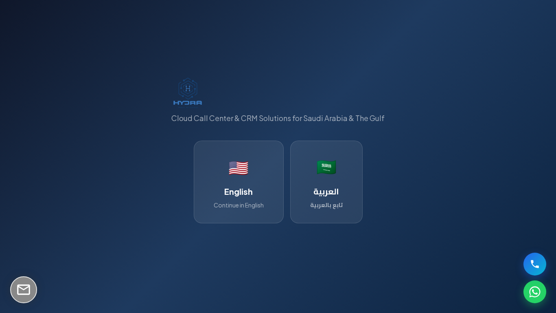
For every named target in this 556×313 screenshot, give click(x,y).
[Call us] (534, 264)
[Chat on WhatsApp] (534, 291)
